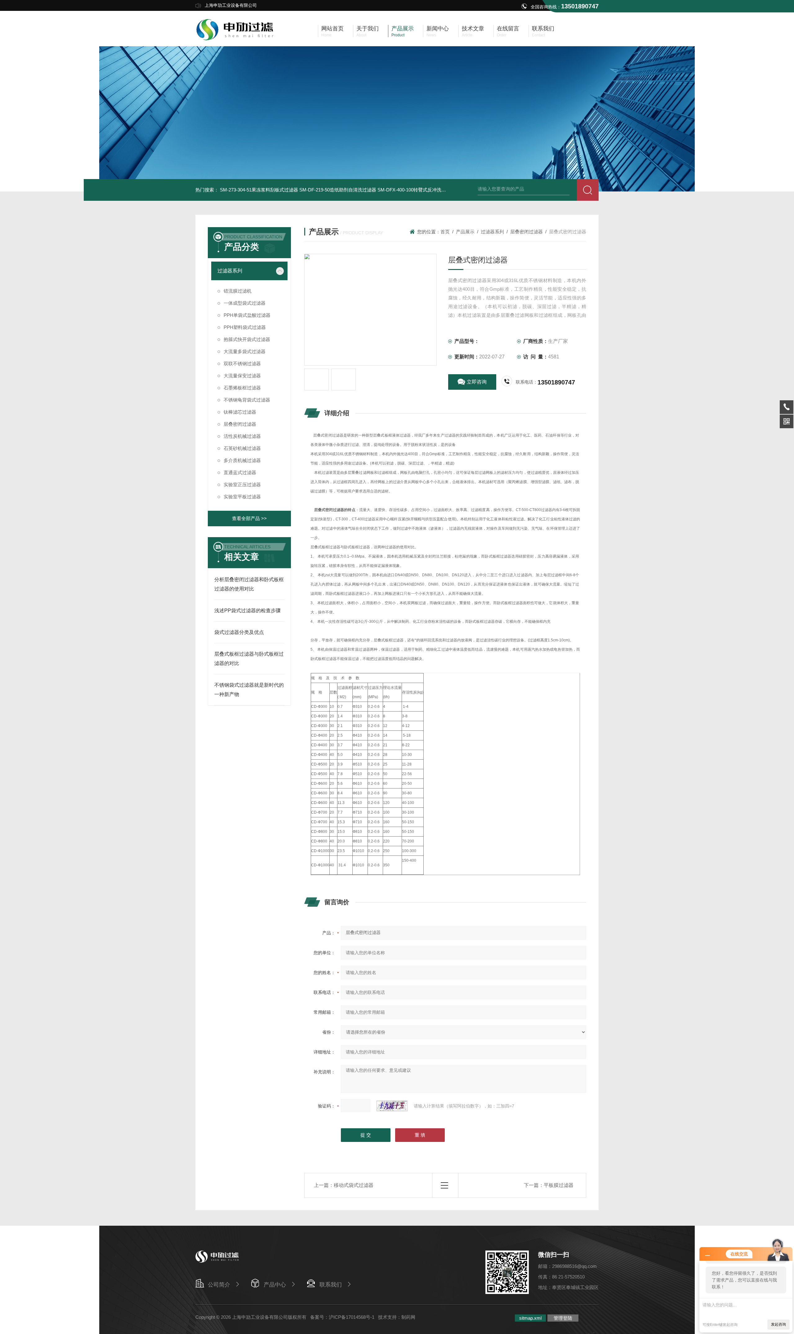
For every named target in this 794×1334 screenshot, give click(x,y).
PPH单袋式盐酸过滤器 (247, 315)
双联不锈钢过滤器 (242, 363)
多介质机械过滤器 (242, 460)
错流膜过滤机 (238, 291)
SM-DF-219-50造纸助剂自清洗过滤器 (337, 189)
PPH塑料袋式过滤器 (245, 327)
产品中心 (275, 1285)
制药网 (408, 1317)
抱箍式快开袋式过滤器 (247, 339)
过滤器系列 (229, 270)
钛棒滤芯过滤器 (240, 412)
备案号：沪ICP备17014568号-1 (342, 1317)
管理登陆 (563, 1318)
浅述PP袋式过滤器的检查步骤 (247, 610)
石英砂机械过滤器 (242, 448)
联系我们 (330, 1285)
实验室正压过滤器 (242, 484)
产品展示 (465, 231)
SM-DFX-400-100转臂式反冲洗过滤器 (416, 189)
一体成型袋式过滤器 (244, 303)
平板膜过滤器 (558, 1185)
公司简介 (219, 1285)
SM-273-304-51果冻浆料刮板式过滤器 (259, 189)
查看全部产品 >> (249, 518)
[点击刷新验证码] (392, 1106)
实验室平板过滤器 (242, 496)
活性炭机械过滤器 (242, 436)
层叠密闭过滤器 (240, 424)
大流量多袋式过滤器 (244, 351)
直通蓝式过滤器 (240, 472)
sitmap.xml (530, 1318)
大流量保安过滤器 (242, 375)
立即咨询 (477, 381)
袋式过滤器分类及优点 (239, 632)
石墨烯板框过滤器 (242, 387)
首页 (445, 231)
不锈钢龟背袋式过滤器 (247, 399)
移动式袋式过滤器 (353, 1185)
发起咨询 (778, 1324)
